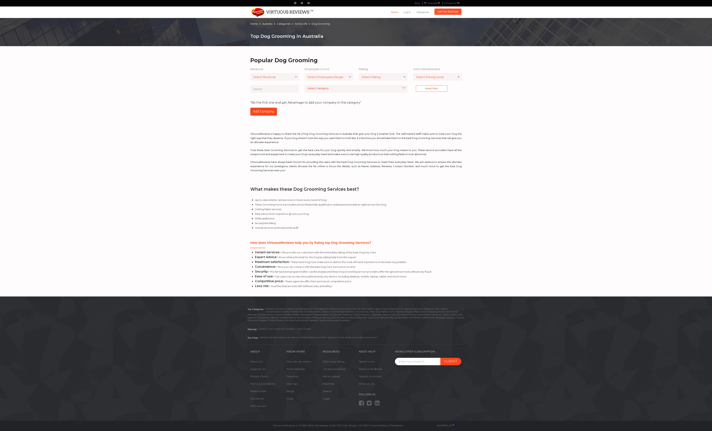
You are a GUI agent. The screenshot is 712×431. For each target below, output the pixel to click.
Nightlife (349, 311)
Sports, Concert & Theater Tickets (283, 314)
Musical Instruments (419, 314)
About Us (256, 361)
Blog (417, 3)
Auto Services (361, 311)
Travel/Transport (273, 311)
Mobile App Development (299, 309)
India (276, 329)
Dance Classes (304, 317)
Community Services (378, 317)
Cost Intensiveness (426, 69)
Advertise (328, 383)
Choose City (450, 3)
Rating (363, 69)
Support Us (257, 369)
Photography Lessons (267, 317)
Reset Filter (431, 88)
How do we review (298, 361)
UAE (299, 329)
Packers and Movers (329, 320)
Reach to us (366, 361)
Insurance (436, 314)
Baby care (408, 317)
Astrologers (306, 314)
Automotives (337, 311)
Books (417, 317)
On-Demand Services (411, 309)
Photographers (321, 309)
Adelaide (264, 337)
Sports (446, 314)
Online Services (352, 309)
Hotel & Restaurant (390, 309)
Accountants (301, 320)
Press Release (295, 369)
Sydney (331, 337)
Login (326, 398)
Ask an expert (331, 376)
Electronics (297, 311)
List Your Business (448, 11)
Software (269, 309)
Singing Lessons (287, 317)
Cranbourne (370, 337)
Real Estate (367, 309)
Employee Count (317, 69)
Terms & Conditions (262, 383)
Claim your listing (334, 361)
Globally (262, 329)
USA (270, 329)
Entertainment (312, 311)
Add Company (263, 111)
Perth (323, 337)
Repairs (409, 311)
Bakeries (313, 320)
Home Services (396, 311)
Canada (307, 329)
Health (443, 309)
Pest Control (420, 311)
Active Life (444, 311)
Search (327, 391)
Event (454, 311)
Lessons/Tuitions (399, 314)
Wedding (347, 314)
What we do (367, 383)
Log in (407, 12)
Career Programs (362, 314)
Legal (377, 309)
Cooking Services (285, 320)
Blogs (290, 391)
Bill (437, 309)
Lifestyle (325, 311)
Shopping (432, 311)
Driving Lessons (340, 317)
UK (282, 329)
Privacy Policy (259, 376)
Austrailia (291, 329)
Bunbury (284, 337)
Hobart (303, 337)
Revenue (256, 69)
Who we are (258, 406)
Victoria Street (344, 337)
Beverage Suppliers (445, 317)
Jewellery (344, 320)
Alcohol (287, 311)
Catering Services (357, 317)
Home (394, 12)
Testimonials (258, 391)
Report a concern (370, 376)
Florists (271, 320)
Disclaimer (257, 398)
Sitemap (291, 383)
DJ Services (335, 314)
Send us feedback (370, 369)
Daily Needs (382, 311)
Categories (422, 12)
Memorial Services (256, 314)
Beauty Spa (395, 317)
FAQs (290, 398)
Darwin (294, 337)
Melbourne (313, 337)
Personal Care (336, 309)
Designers (429, 309)
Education (281, 309)
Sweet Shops (428, 317)
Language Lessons (380, 314)
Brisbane (274, 337)
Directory (292, 376)
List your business (334, 369)
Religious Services (321, 317)
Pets (372, 311)
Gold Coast (357, 337)
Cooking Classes (320, 314)
